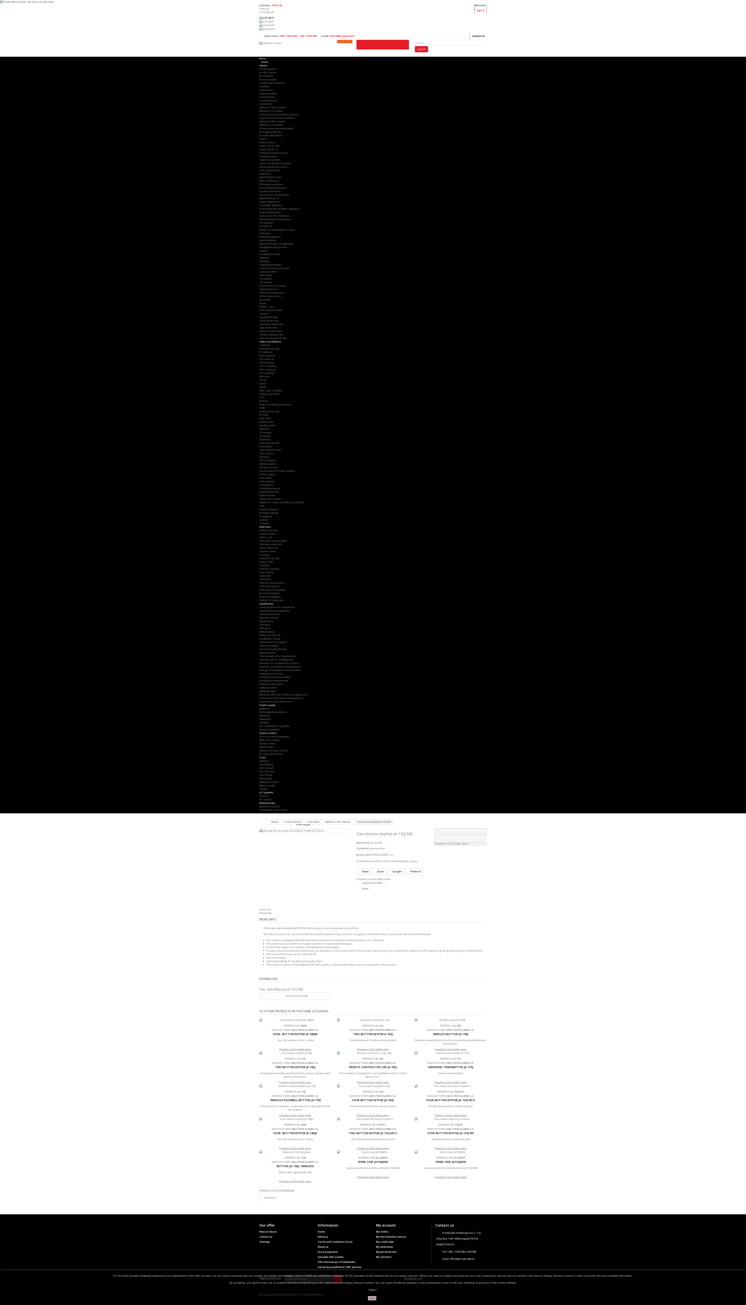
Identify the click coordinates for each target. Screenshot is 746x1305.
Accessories (266, 90)
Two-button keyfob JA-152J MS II (373, 1133)
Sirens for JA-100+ (269, 146)
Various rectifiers (269, 729)
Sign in (480, 10)
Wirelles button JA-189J (450, 1034)
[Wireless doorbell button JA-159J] (295, 1086)
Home (321, 1231)
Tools (262, 757)
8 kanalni (264, 439)
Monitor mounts (268, 467)
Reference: (363, 842)
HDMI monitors (268, 464)
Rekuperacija (267, 803)
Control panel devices (272, 83)
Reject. (373, 1289)
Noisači (263, 401)
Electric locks (266, 747)
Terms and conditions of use (335, 1241)
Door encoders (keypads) (274, 736)
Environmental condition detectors (279, 208)
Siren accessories (269, 170)
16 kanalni (265, 432)
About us (323, 1246)
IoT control (265, 799)
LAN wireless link (269, 492)
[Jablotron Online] (295, 48)
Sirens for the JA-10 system (275, 163)
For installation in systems (274, 726)
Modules (264, 86)
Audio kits (265, 575)
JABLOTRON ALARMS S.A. (379, 854)
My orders (382, 1231)
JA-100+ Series (267, 72)
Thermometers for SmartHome (277, 656)
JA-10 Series (266, 76)
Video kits (265, 579)
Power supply (267, 474)
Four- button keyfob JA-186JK (295, 1133)
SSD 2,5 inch (266, 453)
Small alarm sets (269, 320)
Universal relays (269, 645)
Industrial (264, 719)
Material (264, 257)
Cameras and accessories (274, 268)
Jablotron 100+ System (272, 107)
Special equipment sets (273, 338)
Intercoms (265, 527)
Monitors (264, 457)
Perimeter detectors (271, 205)
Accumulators (267, 97)
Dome (262, 383)
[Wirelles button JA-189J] (451, 1020)
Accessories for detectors (274, 194)
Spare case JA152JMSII (451, 1162)
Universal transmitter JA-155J (450, 1067)
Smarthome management (274, 610)
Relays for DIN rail (269, 635)
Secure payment (328, 1252)
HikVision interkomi (270, 544)
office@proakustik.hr (462, 1259)
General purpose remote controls (279, 114)
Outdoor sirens (268, 156)
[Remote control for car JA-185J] (373, 1053)
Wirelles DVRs (267, 425)
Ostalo (263, 789)
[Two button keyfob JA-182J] (295, 1053)
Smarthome (266, 603)
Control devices (268, 100)
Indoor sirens (267, 142)
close (372, 1298)
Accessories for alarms (272, 285)
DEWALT (264, 761)
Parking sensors (269, 289)
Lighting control (268, 687)
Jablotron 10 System (271, 111)
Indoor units (266, 561)
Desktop (264, 722)
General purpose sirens (273, 153)
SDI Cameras (267, 362)
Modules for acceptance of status (279, 663)
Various (263, 313)
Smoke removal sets (271, 334)
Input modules (267, 240)
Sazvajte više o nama (330, 1257)
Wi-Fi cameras (267, 369)
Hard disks (265, 446)
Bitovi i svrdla (267, 785)
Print (365, 888)
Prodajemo (265, 516)
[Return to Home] (263, 821)
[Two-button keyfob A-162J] (373, 1020)
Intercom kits (266, 572)
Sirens (263, 139)
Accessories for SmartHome (275, 701)
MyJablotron (266, 621)
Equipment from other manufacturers (281, 698)
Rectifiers (264, 715)
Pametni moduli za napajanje (276, 243)
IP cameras (265, 352)
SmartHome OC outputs (273, 642)
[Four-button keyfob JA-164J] (373, 1086)
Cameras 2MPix (268, 271)
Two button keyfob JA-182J (295, 1067)
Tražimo (264, 523)
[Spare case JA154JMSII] (373, 1152)
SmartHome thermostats (273, 680)
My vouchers (383, 1257)
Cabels (263, 250)
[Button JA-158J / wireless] (295, 1152)
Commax (264, 554)
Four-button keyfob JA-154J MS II (450, 1100)
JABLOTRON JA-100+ (270, 177)
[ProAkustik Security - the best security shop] (373, 1)
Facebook (269, 1197)
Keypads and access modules (277, 118)
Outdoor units (267, 534)
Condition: (362, 848)
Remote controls (269, 617)
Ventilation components (273, 810)
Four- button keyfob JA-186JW (295, 1034)
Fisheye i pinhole (269, 394)
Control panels (268, 69)
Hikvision (264, 376)
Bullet (262, 387)
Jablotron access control (273, 750)
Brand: (360, 854)
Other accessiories (270, 499)
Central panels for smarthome (277, 607)
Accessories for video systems (277, 471)
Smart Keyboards (269, 614)
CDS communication (271, 310)
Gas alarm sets (268, 327)
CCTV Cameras (268, 366)
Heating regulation (270, 236)
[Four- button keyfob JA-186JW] (295, 1020)
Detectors (265, 174)
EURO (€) (264, 8)
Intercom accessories (271, 582)
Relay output (266, 631)
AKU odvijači (266, 768)
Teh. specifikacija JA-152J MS (281, 989)
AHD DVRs (265, 418)
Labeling (264, 261)
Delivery (323, 1236)
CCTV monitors (267, 460)
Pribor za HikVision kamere (275, 404)
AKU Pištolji (265, 775)
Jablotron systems (270, 806)
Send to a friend (372, 883)
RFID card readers (269, 740)
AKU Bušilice (266, 764)
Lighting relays (267, 691)
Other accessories (270, 296)
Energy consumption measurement (280, 670)
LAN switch (265, 275)
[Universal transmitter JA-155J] (451, 1053)
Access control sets (270, 331)
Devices (264, 796)
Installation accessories (273, 247)
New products (268, 1231)
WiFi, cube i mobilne (270, 390)
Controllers (265, 104)
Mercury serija (267, 79)
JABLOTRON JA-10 (269, 198)
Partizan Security (269, 348)
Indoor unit (265, 537)
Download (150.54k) (296, 996)
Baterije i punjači (269, 782)
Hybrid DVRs (266, 422)
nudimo (263, 520)
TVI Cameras (266, 359)
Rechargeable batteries (273, 712)
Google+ (397, 871)
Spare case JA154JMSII (373, 1162)
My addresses (384, 1246)
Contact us (478, 36)
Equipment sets (268, 317)
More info (265, 909)
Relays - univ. (267, 306)
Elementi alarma (268, 509)
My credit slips (385, 1241)
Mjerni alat (265, 778)
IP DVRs (263, 415)
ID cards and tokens (271, 135)
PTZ (261, 397)
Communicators (268, 93)
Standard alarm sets (271, 324)
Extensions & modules (272, 589)
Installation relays (269, 638)
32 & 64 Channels (269, 443)
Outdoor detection (270, 191)
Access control (267, 733)
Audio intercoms (268, 530)
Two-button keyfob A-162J (373, 1034)
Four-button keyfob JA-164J (373, 1100)
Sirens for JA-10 (268, 149)
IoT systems (266, 792)
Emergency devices (270, 132)
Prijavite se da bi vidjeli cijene (373, 879)
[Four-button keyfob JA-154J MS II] (451, 1086)
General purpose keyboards (276, 128)
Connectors (266, 485)
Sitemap (264, 1241)
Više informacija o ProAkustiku (336, 1262)
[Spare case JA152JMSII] (451, 1152)
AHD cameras (267, 355)
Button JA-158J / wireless (295, 1166)
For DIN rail (265, 226)
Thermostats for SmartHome (276, 659)
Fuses (262, 303)
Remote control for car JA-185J (373, 1067)
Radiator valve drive (271, 684)
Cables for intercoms (271, 600)
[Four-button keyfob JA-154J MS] (451, 1119)
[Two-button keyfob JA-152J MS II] (373, 1119)
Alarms (263, 65)
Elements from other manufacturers (280, 666)
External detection (270, 212)
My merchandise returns (391, 1236)
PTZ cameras (267, 373)
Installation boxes (269, 254)
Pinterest (415, 871)
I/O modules (266, 222)
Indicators (265, 233)
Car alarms (265, 278)
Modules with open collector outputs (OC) (283, 694)
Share (380, 871)
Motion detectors (269, 181)
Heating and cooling (271, 673)
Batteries (264, 708)
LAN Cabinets (267, 481)
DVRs (262, 408)
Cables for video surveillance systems (281, 502)
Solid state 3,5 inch (270, 450)
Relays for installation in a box (277, 229)
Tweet (365, 871)
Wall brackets (267, 495)
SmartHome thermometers (275, 677)
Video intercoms (268, 547)
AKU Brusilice (267, 771)
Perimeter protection (271, 184)
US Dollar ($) (266, 12)
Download (265, 913)
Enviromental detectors (273, 188)
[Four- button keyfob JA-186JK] (295, 1119)
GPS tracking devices (271, 292)
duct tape (264, 299)
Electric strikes (267, 743)
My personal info (386, 1252)
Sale (262, 506)
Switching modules (270, 264)
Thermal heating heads (273, 649)
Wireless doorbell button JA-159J (295, 1100)
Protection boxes (269, 586)
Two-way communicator (273, 541)
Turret (263, 380)
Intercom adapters (270, 596)
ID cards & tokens (269, 593)
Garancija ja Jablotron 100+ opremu (339, 1267)
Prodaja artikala (268, 513)
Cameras (264, 345)
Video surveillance (270, 341)
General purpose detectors (275, 219)
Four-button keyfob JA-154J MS (451, 1133)
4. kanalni (265, 436)
